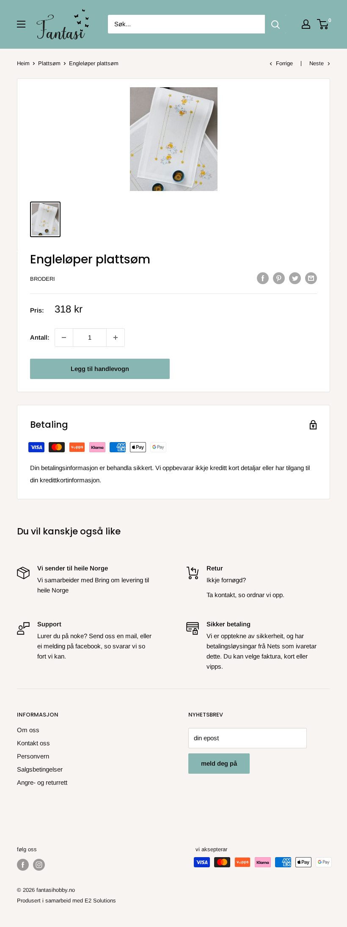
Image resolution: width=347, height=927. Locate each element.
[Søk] (275, 24)
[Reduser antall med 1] (115, 337)
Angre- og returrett (42, 782)
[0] (323, 24)
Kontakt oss (33, 743)
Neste (316, 63)
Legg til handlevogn (100, 368)
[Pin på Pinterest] (279, 278)
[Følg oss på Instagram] (39, 865)
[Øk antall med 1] (64, 337)
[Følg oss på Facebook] (23, 865)
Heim (23, 63)
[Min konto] (306, 24)
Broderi (42, 279)
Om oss (28, 729)
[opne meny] (21, 24)
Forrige (284, 63)
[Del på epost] (311, 278)
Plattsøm (49, 63)
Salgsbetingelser (40, 769)
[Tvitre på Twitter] (295, 278)
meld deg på (219, 763)
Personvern (33, 756)
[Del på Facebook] (263, 278)
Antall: (40, 337)
